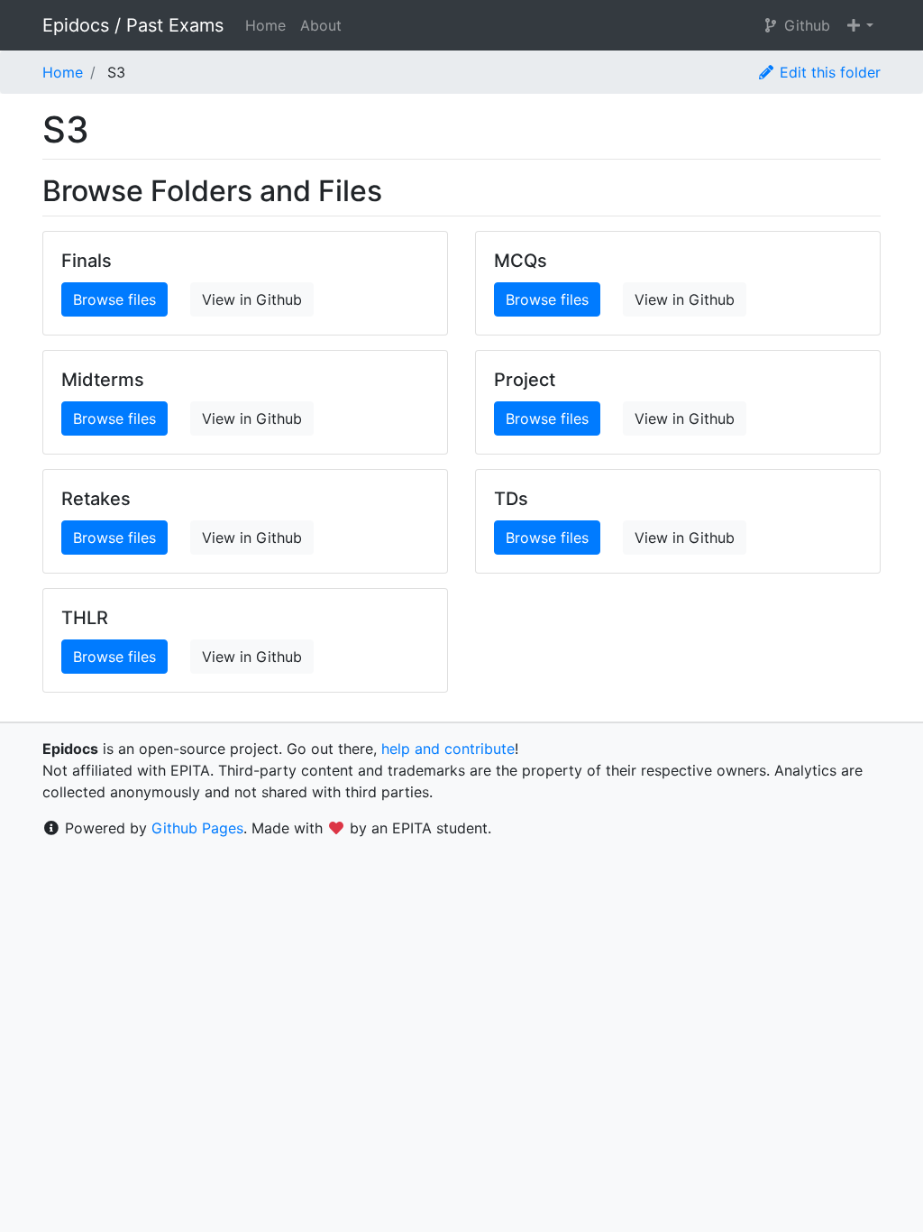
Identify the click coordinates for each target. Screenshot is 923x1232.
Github (805, 25)
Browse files (114, 299)
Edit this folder (828, 72)
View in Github (252, 299)
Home (265, 25)
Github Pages (197, 828)
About (321, 25)
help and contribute (448, 749)
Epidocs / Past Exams (133, 25)
